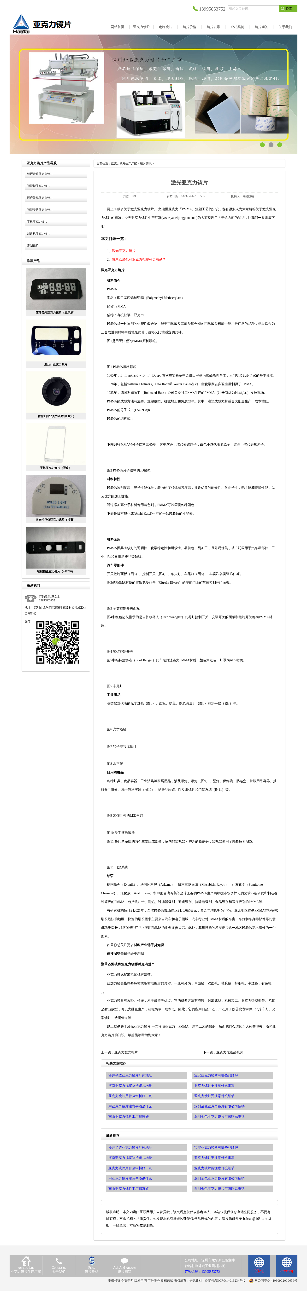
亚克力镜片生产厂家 (124, 163)
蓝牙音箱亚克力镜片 (40, 173)
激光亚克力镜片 (124, 251)
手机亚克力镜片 (37, 221)
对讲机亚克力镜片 (38, 233)
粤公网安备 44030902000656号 (275, 1280)
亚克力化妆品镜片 (229, 1052)
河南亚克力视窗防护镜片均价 (130, 1158)
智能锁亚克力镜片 (38, 185)
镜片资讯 (146, 163)
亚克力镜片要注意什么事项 (214, 1158)
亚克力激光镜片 (126, 1052)
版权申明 (140, 1280)
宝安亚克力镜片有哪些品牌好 (216, 1147)
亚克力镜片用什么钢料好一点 (130, 1168)
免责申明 (127, 1280)
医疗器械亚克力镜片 (40, 197)
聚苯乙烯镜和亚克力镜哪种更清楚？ (139, 259)
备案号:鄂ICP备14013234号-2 (225, 1280)
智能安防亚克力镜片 (40, 209)
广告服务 (154, 1280)
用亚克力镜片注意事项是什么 (130, 1178)
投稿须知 (167, 1280)
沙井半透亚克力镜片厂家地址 (130, 1147)
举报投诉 (114, 1280)
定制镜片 (33, 245)
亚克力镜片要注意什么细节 (214, 1168)
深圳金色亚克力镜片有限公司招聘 (219, 1178)
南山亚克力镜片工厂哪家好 (128, 1189)
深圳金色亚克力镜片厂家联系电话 (219, 1189)
